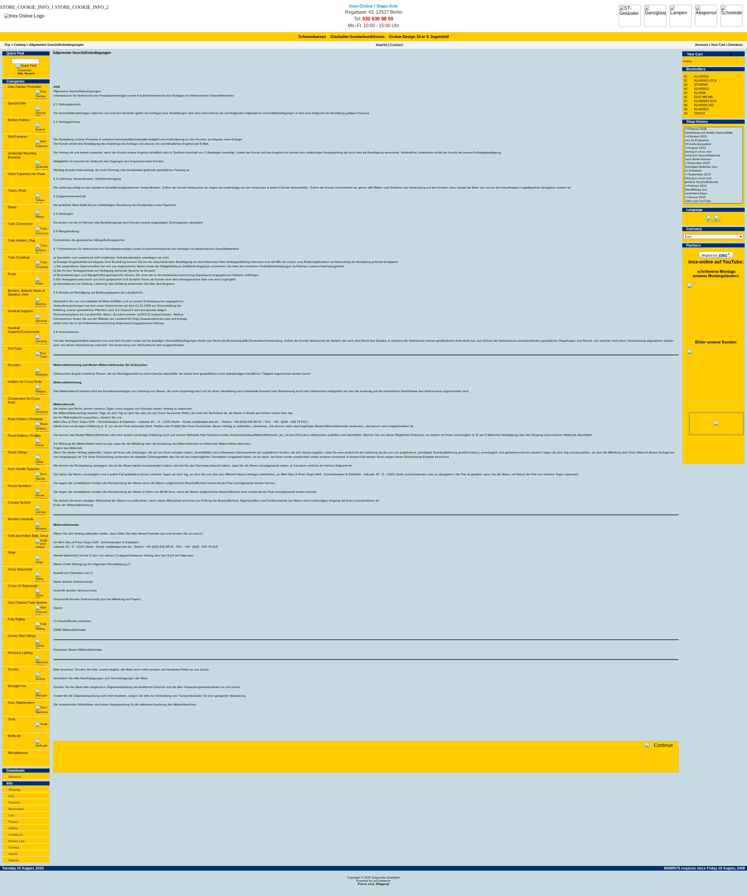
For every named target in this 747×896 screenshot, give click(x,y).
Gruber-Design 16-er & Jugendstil (419, 36)
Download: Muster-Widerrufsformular (77, 649)
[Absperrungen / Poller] (706, 16)
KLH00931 (701, 76)
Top (7, 44)
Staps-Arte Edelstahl (385, 877)
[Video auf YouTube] (713, 201)
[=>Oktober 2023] (713, 137)
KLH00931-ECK (705, 80)
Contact (396, 45)
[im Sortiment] (713, 171)
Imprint (382, 45)
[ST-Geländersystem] (713, 144)
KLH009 (700, 93)
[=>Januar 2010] (713, 197)
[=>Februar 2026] (713, 129)
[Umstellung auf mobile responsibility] (713, 133)
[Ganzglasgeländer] (655, 16)
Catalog (20, 44)
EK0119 (699, 113)
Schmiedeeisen (312, 36)
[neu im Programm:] (713, 140)
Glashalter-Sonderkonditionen (357, 36)
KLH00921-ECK (705, 101)
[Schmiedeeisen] (731, 16)
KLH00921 (701, 109)
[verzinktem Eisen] (713, 193)
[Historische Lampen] (680, 16)
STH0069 (701, 84)
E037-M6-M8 (703, 97)
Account (701, 44)
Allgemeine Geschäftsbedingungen (56, 44)
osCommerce (382, 880)
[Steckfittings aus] (713, 190)
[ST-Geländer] (630, 16)
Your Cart (718, 44)
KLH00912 (701, 88)
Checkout (735, 44)
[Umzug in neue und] (713, 152)
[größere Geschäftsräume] (713, 182)
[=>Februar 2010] (713, 186)
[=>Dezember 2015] (713, 163)
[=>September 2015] (713, 175)
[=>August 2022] (713, 148)
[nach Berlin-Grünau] (713, 159)
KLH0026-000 (704, 105)
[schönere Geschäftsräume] (713, 156)
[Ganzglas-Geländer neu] (713, 167)
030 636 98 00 (377, 19)
